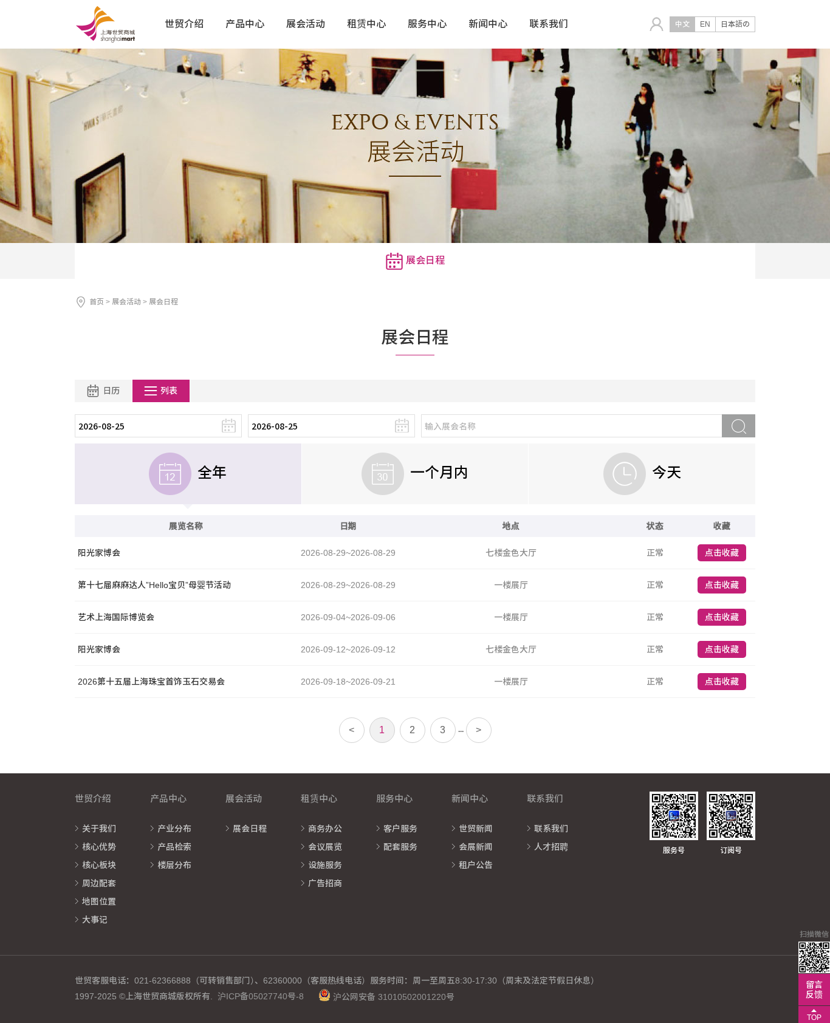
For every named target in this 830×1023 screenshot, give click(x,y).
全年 (212, 473)
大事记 (95, 920)
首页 (96, 302)
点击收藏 (722, 553)
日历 (111, 390)
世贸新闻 (476, 828)
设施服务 (325, 865)
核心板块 (99, 865)
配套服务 (400, 847)
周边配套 (99, 883)
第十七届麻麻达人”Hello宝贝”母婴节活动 (154, 585)
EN (705, 24)
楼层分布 (174, 865)
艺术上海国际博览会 (116, 617)
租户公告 (476, 865)
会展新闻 (476, 847)
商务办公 (325, 828)
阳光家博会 (99, 553)
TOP (814, 1017)
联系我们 (551, 828)
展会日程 (250, 828)
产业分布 (174, 828)
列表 (168, 390)
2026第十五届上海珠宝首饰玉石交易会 (151, 681)
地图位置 (99, 901)
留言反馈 (814, 989)
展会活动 (127, 302)
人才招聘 (551, 847)
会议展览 (325, 847)
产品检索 (174, 847)
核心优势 (99, 847)
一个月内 (439, 473)
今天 (666, 473)
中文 (682, 24)
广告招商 (325, 883)
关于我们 (99, 828)
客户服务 (400, 828)
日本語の (735, 24)
